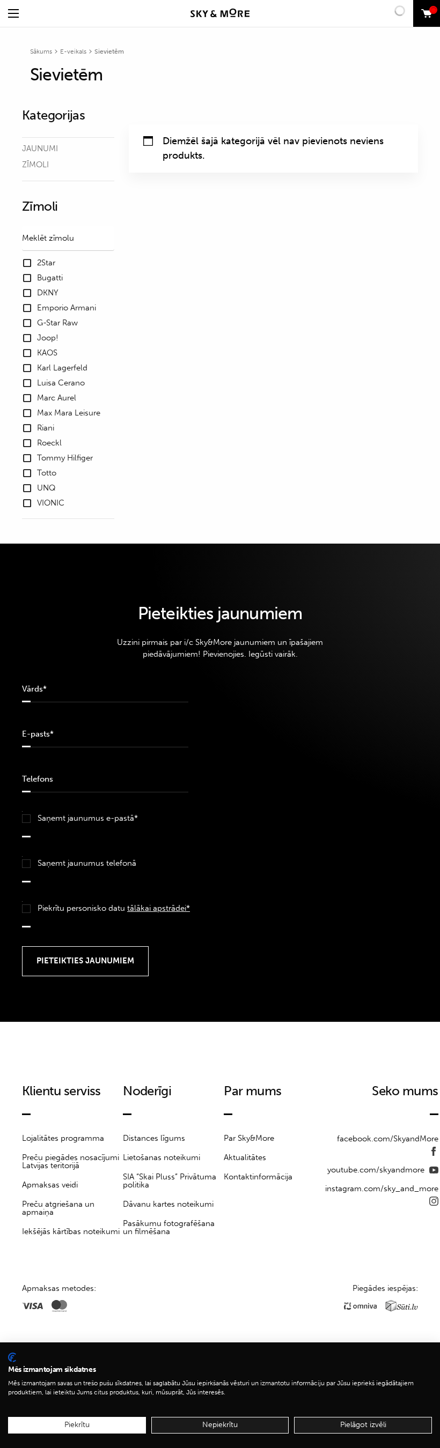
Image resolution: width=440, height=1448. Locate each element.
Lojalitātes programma (63, 1138)
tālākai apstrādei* (158, 908)
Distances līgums (154, 1138)
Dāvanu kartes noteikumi (168, 1204)
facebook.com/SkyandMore (387, 1138)
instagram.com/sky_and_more (381, 1188)
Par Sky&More (249, 1138)
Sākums (41, 51)
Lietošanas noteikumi (161, 1157)
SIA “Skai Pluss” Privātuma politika (169, 1181)
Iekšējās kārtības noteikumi (71, 1231)
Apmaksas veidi (50, 1185)
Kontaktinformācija (258, 1177)
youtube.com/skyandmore (377, 1170)
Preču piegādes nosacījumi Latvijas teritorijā (70, 1161)
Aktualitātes (245, 1157)
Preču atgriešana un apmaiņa (58, 1208)
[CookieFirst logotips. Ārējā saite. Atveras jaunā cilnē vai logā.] (12, 1357)
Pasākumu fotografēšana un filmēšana (169, 1227)
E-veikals (73, 51)
